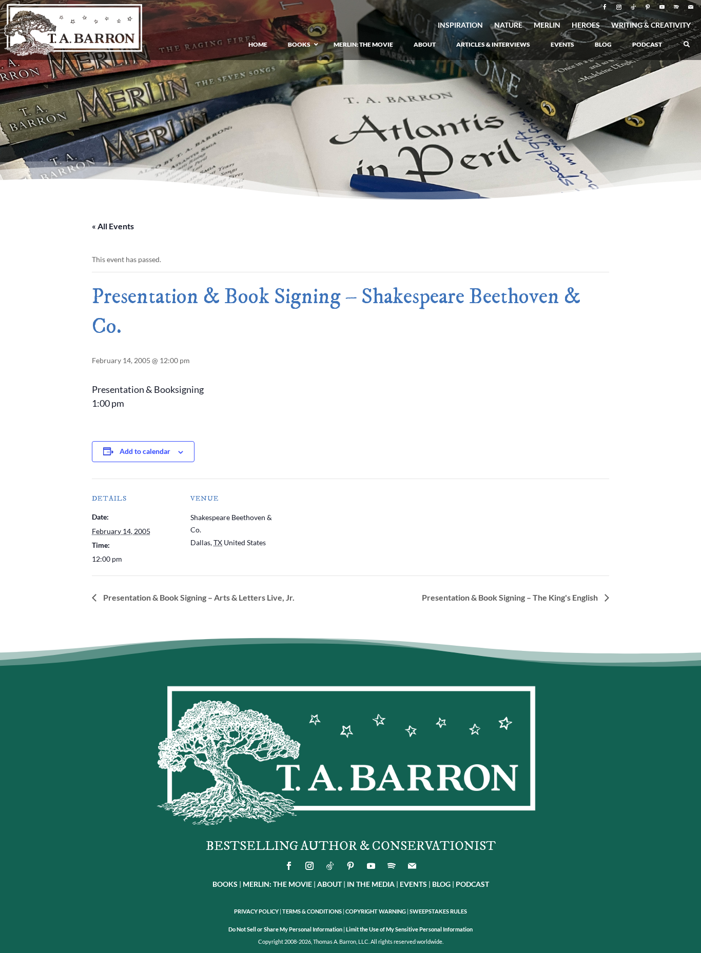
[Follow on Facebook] (604, 7)
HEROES (586, 25)
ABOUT (329, 884)
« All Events (113, 226)
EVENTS (413, 884)
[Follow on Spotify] (676, 7)
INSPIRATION (460, 25)
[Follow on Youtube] (662, 7)
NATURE (508, 25)
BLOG (441, 884)
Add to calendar (145, 451)
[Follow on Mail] (691, 7)
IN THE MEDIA (371, 884)
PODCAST (472, 884)
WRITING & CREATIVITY (651, 25)
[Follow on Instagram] (619, 7)
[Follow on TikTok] (633, 7)
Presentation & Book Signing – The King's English (510, 597)
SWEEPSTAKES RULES (438, 911)
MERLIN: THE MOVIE (277, 884)
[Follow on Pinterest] (647, 7)
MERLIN (547, 25)
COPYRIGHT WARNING (375, 911)
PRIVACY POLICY (256, 911)
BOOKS (225, 884)
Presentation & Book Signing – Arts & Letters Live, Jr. (198, 597)
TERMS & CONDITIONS (312, 911)
